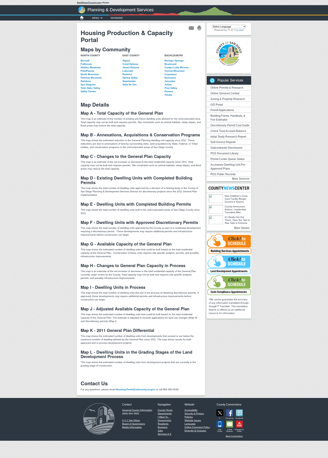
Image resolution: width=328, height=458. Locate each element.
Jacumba (170, 81)
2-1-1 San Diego (131, 420)
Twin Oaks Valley (90, 88)
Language (189, 423)
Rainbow (86, 81)
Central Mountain (175, 70)
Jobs (160, 430)
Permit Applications (222, 110)
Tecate (168, 94)
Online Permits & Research (226, 87)
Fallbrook (86, 64)
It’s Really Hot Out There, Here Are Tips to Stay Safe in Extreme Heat (229, 221)
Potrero (169, 91)
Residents (163, 423)
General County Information (137, 410)
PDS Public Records (223, 174)
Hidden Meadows (91, 67)
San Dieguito (88, 84)
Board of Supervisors (133, 423)
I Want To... (164, 417)
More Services (240, 178)
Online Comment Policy (197, 427)
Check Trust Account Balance (228, 131)
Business (162, 427)
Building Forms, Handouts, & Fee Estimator (227, 117)
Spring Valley (130, 77)
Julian (168, 84)
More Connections (234, 436)
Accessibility (190, 410)
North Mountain (90, 74)
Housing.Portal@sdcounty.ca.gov (135, 389)
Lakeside (127, 70)
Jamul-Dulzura (130, 67)
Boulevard (170, 64)
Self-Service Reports (223, 142)
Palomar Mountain (91, 77)
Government (164, 420)
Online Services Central (224, 93)
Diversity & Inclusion (195, 430)
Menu (95, 18)
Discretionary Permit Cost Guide (229, 125)
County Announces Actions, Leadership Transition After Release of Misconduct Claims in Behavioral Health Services (227, 212)
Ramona (127, 74)
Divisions (117, 18)
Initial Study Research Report (228, 136)
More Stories (241, 228)
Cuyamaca (171, 74)
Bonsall (85, 60)
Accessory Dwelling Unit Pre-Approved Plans (228, 166)
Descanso (170, 77)
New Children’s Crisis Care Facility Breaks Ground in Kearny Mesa (228, 200)
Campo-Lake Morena (177, 67)
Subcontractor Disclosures (226, 147)
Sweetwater (129, 81)
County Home (165, 410)
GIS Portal (216, 104)
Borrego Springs (174, 60)
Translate (239, 30)
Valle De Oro (129, 84)
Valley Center (88, 91)
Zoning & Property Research (227, 99)
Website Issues (192, 420)
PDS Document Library (224, 153)
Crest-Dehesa (130, 64)
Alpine (126, 60)
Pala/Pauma (87, 70)
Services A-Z (164, 434)
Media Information (132, 427)
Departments (165, 413)
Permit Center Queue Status (227, 159)
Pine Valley (171, 88)
